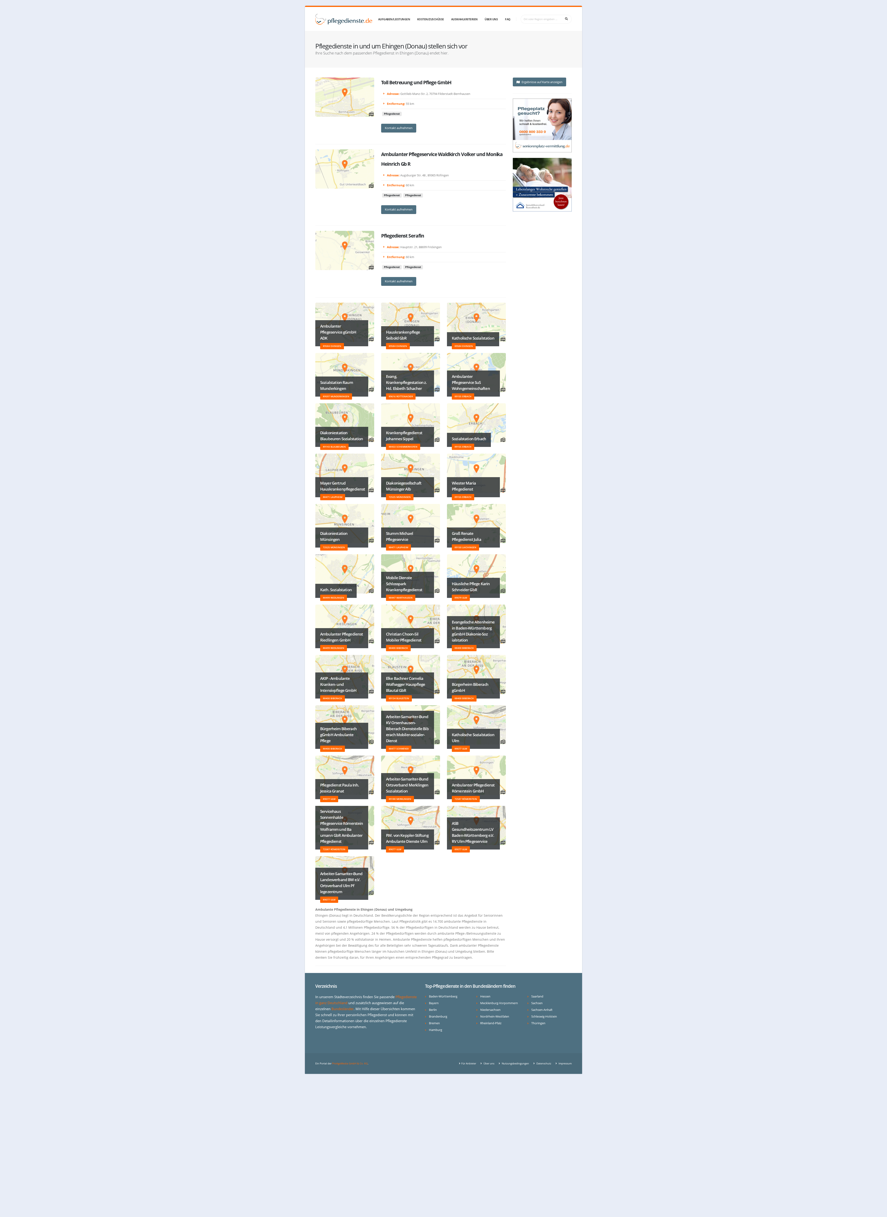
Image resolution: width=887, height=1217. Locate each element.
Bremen (434, 1023)
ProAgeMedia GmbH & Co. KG (350, 1063)
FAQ (507, 19)
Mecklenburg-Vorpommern (499, 1003)
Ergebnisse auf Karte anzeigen (542, 82)
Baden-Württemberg (443, 996)
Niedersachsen (490, 1010)
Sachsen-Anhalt (542, 1010)
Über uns (491, 19)
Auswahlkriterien (464, 19)
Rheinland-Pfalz (490, 1023)
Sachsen (537, 1003)
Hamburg (435, 1030)
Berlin (433, 1010)
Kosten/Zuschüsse (430, 19)
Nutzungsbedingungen (515, 1063)
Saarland (537, 996)
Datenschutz (543, 1063)
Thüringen (538, 1023)
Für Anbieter (468, 1063)
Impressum (565, 1063)
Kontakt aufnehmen (399, 128)
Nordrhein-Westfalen (494, 1016)
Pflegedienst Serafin (402, 235)
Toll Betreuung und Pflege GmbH (416, 82)
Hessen (485, 996)
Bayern (434, 1003)
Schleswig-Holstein (544, 1016)
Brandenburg (438, 1016)
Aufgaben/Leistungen (394, 19)
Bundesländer (342, 1008)
